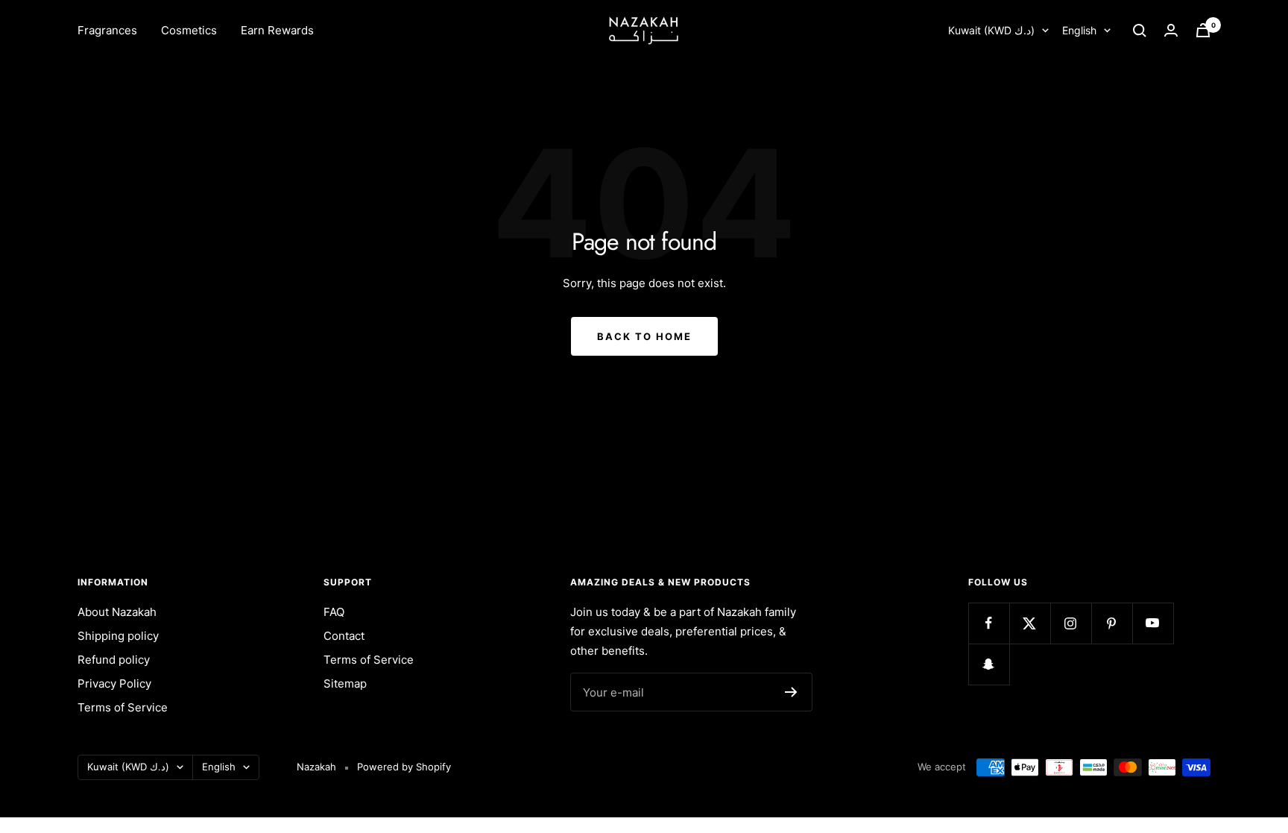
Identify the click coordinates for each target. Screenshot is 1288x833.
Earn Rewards (277, 30)
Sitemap (345, 683)
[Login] (1171, 30)
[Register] (791, 692)
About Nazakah (117, 612)
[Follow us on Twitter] (1029, 623)
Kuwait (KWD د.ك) (991, 30)
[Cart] (1203, 30)
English (1079, 30)
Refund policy (114, 660)
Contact (343, 636)
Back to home (644, 336)
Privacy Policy (114, 683)
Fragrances (107, 30)
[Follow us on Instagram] (1070, 623)
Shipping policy (118, 636)
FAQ (333, 612)
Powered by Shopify (404, 767)
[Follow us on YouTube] (1152, 623)
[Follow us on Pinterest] (1111, 623)
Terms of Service (123, 707)
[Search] (1139, 30)
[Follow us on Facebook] (988, 623)
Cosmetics (189, 30)
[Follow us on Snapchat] (988, 664)
